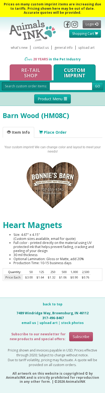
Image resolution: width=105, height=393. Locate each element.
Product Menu (51, 98)
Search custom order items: (26, 86)
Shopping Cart (83, 33)
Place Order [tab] (54, 132)
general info (63, 47)
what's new (19, 47)
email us (29, 322)
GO (97, 86)
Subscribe (81, 336)
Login (90, 24)
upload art (86, 47)
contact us (41, 47)
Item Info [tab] (20, 132)
